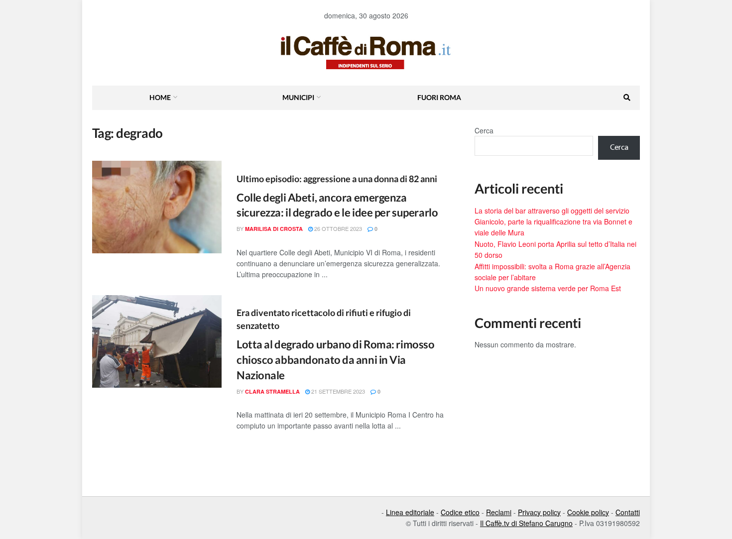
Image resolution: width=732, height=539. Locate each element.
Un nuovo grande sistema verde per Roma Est (548, 288)
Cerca (484, 130)
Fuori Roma (439, 97)
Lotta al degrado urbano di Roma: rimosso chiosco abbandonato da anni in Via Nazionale (335, 359)
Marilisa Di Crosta (274, 228)
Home (160, 97)
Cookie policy (588, 512)
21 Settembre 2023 (337, 391)
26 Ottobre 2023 (337, 228)
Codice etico (460, 512)
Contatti (627, 512)
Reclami (498, 512)
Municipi (298, 97)
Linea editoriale (410, 512)
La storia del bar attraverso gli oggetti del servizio (552, 211)
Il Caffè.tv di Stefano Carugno (526, 523)
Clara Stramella (272, 391)
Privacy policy (539, 512)
